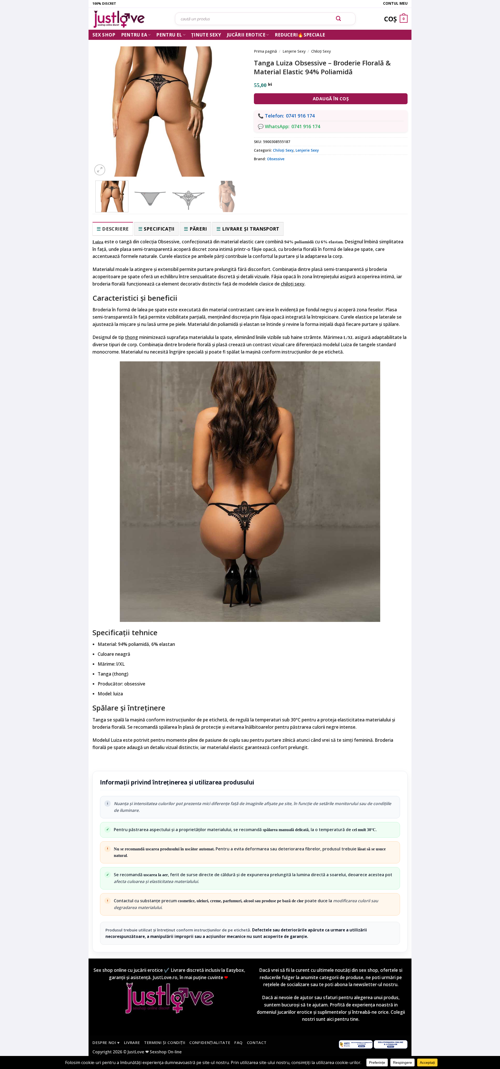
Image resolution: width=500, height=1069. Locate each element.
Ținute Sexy (206, 35)
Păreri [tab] (198, 229)
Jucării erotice (246, 35)
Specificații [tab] (159, 229)
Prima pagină (265, 51)
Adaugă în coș (331, 99)
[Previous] (104, 104)
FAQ (238, 1042)
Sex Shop (103, 35)
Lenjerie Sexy (294, 51)
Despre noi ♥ (106, 1042)
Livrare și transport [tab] (250, 229)
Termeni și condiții (164, 1042)
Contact (257, 1042)
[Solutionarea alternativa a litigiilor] (356, 1044)
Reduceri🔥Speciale (300, 35)
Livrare (132, 1042)
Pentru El (169, 35)
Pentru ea (134, 35)
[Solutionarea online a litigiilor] (391, 1044)
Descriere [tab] (115, 229)
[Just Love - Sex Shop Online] (129, 19)
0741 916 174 (300, 116)
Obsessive (275, 158)
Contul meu (395, 3)
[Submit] (338, 18)
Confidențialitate (209, 1042)
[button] (99, 169)
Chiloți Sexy (321, 51)
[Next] (234, 104)
